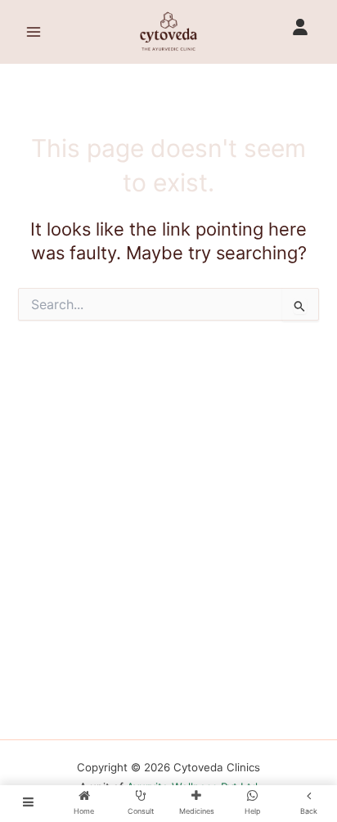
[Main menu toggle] (33, 32)
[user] (300, 27)
